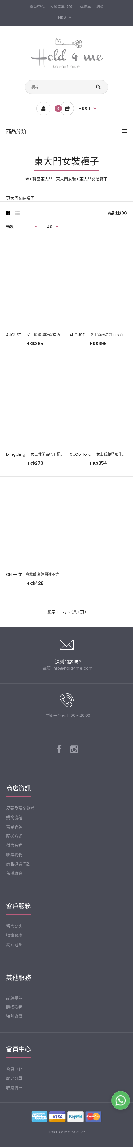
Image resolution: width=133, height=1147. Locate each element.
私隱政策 (14, 873)
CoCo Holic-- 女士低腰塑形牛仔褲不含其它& (98, 454)
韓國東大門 (42, 179)
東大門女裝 (66, 179)
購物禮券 (14, 1007)
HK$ (62, 17)
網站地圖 (14, 945)
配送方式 (14, 836)
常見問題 (14, 827)
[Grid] (8, 213)
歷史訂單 (14, 1078)
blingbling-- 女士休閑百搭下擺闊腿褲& (34, 454)
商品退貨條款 (18, 864)
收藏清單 (14, 1088)
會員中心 (37, 6)
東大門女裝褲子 (93, 179)
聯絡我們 (14, 855)
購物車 (85, 6)
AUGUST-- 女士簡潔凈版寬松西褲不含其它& (34, 334)
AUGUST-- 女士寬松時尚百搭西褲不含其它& (98, 334)
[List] (17, 213)
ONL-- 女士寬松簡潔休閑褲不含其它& (34, 574)
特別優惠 (14, 1016)
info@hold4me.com (73, 668)
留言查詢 (14, 926)
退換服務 (14, 935)
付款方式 (14, 845)
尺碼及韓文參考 (20, 808)
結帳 (100, 6)
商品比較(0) (117, 213)
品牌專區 (14, 997)
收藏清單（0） (62, 6)
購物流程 (14, 817)
